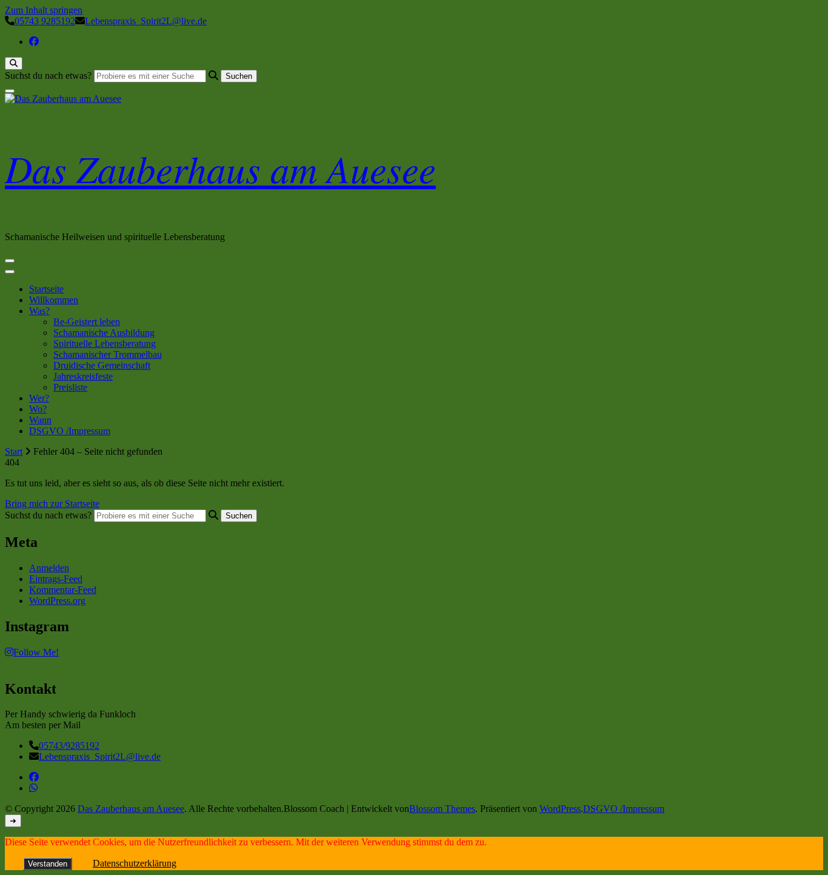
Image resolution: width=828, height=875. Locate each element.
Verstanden (47, 863)
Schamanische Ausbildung (104, 332)
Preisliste (70, 387)
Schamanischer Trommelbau (107, 354)
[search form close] (10, 91)
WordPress (560, 808)
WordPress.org (57, 600)
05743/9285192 (69, 745)
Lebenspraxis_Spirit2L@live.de (100, 756)
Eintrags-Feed (55, 579)
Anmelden (49, 568)
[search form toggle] (13, 63)
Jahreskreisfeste (83, 376)
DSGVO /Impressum (69, 431)
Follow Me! (36, 652)
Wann (40, 420)
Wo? (38, 409)
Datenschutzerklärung (134, 863)
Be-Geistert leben (86, 322)
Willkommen (53, 300)
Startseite (46, 289)
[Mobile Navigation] (10, 261)
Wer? (39, 398)
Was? (39, 311)
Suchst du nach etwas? (48, 75)
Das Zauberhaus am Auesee (220, 167)
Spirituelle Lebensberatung (104, 343)
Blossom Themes (442, 808)
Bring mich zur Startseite (52, 503)
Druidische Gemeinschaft (101, 365)
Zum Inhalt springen (43, 10)
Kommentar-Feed (62, 590)
